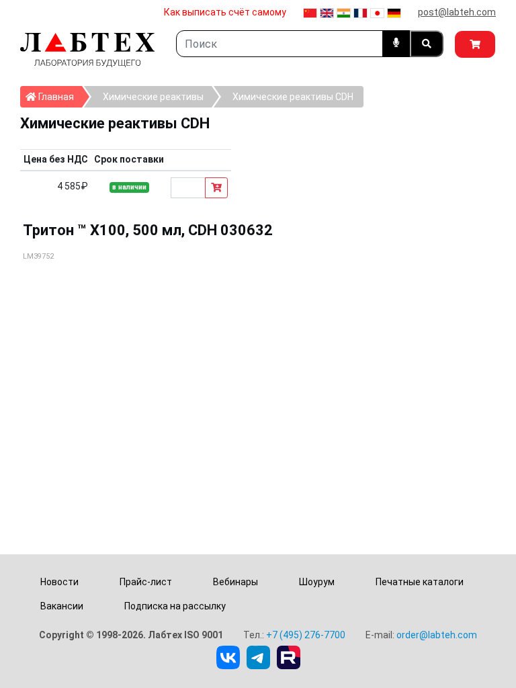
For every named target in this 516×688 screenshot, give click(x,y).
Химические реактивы (153, 96)
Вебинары (235, 581)
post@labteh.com (457, 12)
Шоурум (317, 581)
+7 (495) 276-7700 (305, 635)
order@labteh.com (436, 635)
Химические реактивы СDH (292, 96)
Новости (59, 581)
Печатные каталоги (420, 581)
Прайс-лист (146, 581)
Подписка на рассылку (175, 606)
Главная (59, 96)
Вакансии (61, 606)
